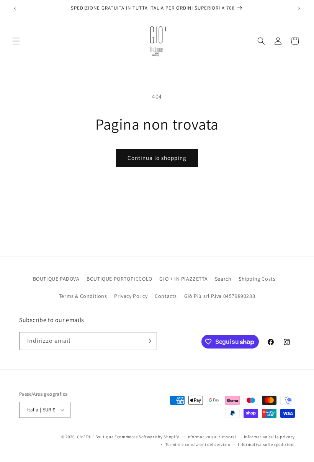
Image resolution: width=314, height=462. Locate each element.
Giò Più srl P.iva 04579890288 (219, 296)
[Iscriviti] (148, 341)
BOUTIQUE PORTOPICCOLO (119, 278)
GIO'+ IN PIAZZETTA (183, 278)
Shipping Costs (257, 278)
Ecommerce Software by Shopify (146, 436)
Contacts (166, 296)
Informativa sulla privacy (269, 436)
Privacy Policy (130, 296)
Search (223, 278)
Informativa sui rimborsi (211, 436)
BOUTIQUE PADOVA (56, 278)
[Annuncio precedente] (15, 8)
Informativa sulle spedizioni (266, 444)
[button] (16, 41)
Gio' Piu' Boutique (95, 436)
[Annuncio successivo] (299, 8)
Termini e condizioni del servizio (198, 444)
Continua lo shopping (157, 157)
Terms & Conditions (83, 296)
